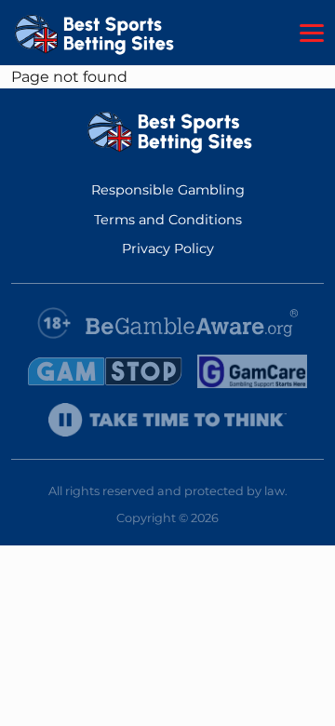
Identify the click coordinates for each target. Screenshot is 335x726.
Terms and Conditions (168, 219)
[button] (312, 33)
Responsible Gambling (168, 190)
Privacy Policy (168, 248)
